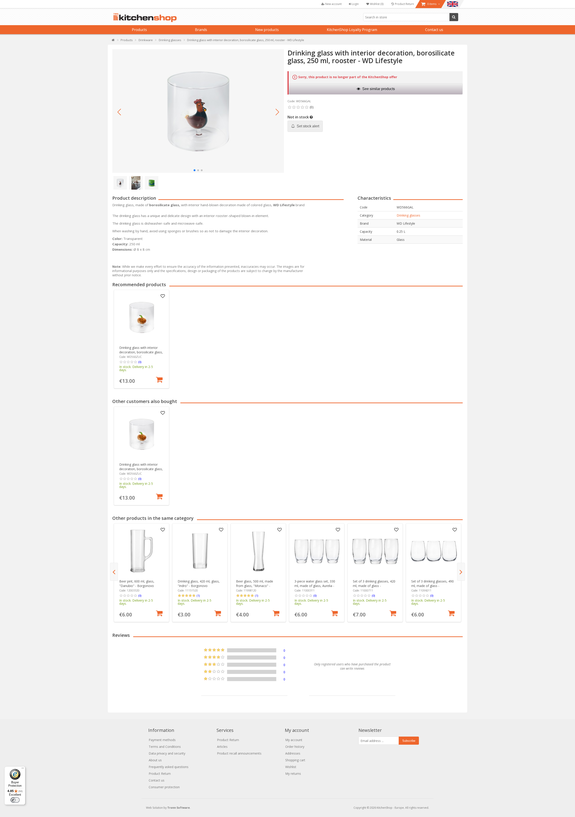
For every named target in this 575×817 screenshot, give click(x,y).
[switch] (15, 800)
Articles (222, 746)
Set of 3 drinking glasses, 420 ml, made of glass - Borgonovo (374, 585)
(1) (198, 595)
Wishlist (290, 767)
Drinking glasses (408, 215)
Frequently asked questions (168, 767)
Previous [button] (114, 572)
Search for (453, 17)
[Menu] (22, 769)
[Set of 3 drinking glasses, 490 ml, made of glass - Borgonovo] (433, 551)
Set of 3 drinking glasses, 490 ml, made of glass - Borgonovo (432, 585)
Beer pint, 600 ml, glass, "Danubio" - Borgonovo (136, 583)
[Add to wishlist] (162, 296)
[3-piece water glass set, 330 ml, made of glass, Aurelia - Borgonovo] (316, 551)
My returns (293, 773)
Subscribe (408, 740)
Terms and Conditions (165, 746)
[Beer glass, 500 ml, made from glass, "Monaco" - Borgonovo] (258, 551)
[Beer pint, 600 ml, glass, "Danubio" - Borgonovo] (141, 551)
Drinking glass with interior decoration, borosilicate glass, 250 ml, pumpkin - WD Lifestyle (141, 354)
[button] (119, 112)
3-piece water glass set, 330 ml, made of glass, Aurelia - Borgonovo (314, 585)
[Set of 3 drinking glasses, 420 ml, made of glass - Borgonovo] (375, 551)
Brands (201, 29)
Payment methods (162, 740)
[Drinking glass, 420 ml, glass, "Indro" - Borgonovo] (200, 551)
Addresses (292, 753)
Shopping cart (295, 760)
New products (267, 29)
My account (293, 740)
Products (139, 29)
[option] (141, 339)
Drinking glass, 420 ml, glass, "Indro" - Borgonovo (199, 583)
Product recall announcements (239, 753)
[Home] (113, 41)
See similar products (378, 89)
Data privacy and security (167, 753)
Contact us (434, 29)
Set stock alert (307, 126)
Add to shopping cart (159, 379)
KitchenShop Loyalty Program (352, 29)
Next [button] (461, 572)
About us (155, 760)
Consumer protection (164, 787)
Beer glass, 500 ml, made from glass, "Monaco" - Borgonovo (254, 585)
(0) (139, 362)
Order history (294, 746)
